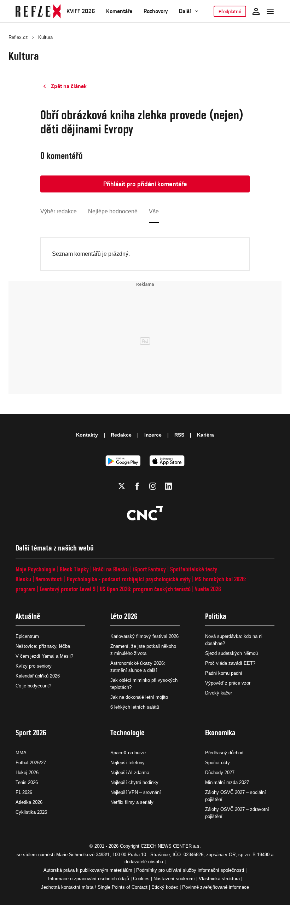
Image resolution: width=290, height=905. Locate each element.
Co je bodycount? (33, 685)
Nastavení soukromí (174, 878)
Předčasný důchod (224, 752)
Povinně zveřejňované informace (215, 887)
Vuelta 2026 (208, 589)
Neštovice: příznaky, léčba (43, 646)
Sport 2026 (31, 732)
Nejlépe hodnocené (113, 211)
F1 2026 (24, 792)
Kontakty (87, 435)
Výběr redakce (58, 211)
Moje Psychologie (36, 569)
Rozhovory (156, 11)
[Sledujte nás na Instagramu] (152, 486)
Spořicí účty (217, 762)
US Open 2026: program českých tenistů (145, 589)
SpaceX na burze (128, 752)
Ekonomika (220, 732)
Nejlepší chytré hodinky (134, 782)
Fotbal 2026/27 (31, 762)
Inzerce (153, 435)
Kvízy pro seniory (34, 666)
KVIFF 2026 (80, 11)
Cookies (141, 878)
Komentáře (119, 11)
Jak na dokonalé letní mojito (139, 697)
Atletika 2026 (29, 802)
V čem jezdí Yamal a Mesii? (44, 656)
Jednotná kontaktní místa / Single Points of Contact (94, 887)
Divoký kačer (218, 693)
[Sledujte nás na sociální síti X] (121, 486)
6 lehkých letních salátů (134, 707)
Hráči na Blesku (111, 569)
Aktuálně (28, 616)
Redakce (121, 435)
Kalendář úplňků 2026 (38, 676)
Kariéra (205, 435)
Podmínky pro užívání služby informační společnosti (190, 870)
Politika (215, 616)
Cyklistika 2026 (31, 812)
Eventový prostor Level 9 (67, 589)
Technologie (127, 732)
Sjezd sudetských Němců (231, 653)
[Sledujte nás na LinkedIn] (168, 486)
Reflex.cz (18, 37)
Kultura (45, 37)
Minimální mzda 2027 (227, 782)
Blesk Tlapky (74, 569)
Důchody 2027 (219, 772)
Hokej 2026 (27, 772)
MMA (21, 752)
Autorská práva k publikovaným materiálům (88, 870)
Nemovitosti (49, 579)
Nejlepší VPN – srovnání (135, 792)
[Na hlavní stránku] (38, 11)
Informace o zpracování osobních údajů (88, 878)
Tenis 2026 (27, 782)
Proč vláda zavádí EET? (230, 663)
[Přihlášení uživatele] (256, 11)
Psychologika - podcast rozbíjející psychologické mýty (129, 579)
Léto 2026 (124, 616)
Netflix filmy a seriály (131, 802)
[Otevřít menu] (270, 11)
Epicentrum (27, 636)
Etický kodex (164, 887)
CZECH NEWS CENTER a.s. (171, 846)
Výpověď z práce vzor (227, 683)
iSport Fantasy (149, 569)
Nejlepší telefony (127, 762)
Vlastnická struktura (219, 878)
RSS (179, 435)
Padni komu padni (223, 673)
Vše (154, 211)
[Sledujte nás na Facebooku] (137, 486)
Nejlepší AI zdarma (129, 772)
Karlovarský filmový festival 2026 (144, 636)
